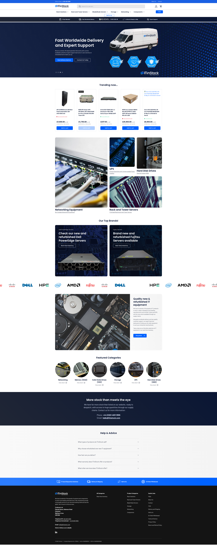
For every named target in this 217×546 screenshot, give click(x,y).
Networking (125, 12)
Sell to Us (109, 15)
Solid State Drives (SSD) (99, 381)
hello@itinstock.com (64, 524)
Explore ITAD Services (80, 66)
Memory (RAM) (81, 380)
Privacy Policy (152, 522)
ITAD (159, 12)
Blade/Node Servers (99, 12)
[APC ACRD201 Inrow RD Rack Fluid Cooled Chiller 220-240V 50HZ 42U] (65, 99)
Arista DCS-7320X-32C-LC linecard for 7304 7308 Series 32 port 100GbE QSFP (108, 111)
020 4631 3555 (66, 1)
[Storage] (117, 369)
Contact (160, 1)
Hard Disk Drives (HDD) (154, 381)
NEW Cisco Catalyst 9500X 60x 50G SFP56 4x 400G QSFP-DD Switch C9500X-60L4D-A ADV (129, 112)
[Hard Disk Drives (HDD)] (154, 369)
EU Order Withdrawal (154, 515)
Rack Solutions (61, 12)
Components (138, 12)
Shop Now (139, 335)
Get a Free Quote (62, 66)
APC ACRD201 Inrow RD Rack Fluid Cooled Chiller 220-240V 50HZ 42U (64, 111)
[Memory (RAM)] (81, 369)
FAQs (149, 496)
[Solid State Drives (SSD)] (99, 369)
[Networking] (63, 369)
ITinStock (60, 541)
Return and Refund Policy (155, 525)
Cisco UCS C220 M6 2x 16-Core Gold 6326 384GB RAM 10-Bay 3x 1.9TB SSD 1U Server (151, 112)
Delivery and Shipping (154, 509)
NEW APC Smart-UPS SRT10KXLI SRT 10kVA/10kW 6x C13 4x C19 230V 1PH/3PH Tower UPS (86, 112)
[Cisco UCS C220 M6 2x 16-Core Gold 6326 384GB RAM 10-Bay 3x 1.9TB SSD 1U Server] (152, 99)
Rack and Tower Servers (79, 12)
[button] (161, 6)
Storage (113, 12)
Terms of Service (152, 519)
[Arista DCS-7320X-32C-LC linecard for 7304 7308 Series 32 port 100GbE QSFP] (108, 99)
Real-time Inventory (67, 246)
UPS (135, 380)
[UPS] (136, 369)
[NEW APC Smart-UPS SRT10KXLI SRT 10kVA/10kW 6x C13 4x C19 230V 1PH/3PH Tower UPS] (86, 99)
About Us (154, 1)
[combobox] (111, 6)
